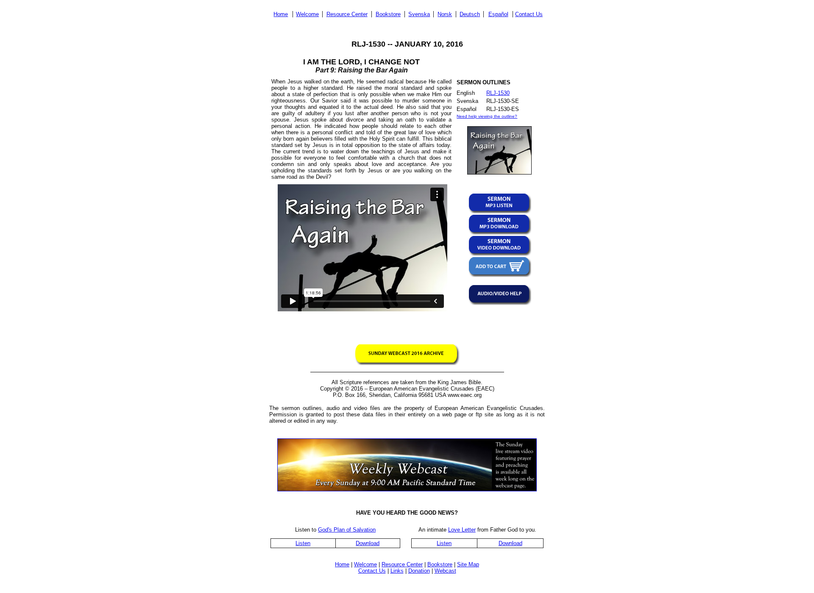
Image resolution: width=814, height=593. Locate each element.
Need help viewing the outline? (487, 116)
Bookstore (388, 14)
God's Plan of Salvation (347, 529)
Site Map (468, 564)
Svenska (419, 14)
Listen (302, 543)
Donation (419, 571)
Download (367, 543)
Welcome (307, 14)
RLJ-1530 (498, 93)
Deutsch (470, 14)
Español (498, 14)
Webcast (445, 571)
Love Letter (462, 529)
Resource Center (347, 14)
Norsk (445, 14)
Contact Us (529, 14)
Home (280, 14)
